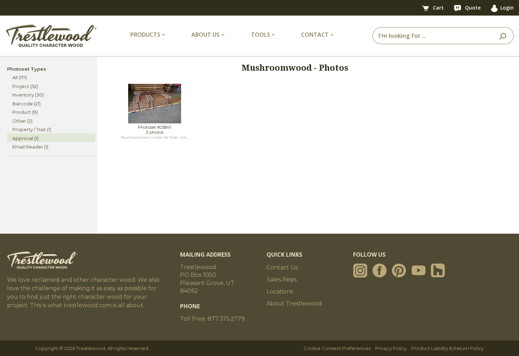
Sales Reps (282, 279)
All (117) (19, 77)
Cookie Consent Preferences (337, 348)
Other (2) (22, 121)
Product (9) (25, 112)
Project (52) (25, 86)
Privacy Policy (391, 348)
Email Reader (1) (30, 147)
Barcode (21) (26, 103)
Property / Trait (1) (31, 129)
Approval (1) (25, 138)
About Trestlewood (294, 303)
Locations (280, 291)
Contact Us (282, 267)
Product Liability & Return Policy (447, 348)
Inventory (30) (28, 95)
